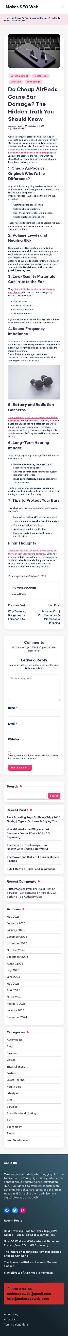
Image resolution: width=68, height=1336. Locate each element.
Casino (11, 1059)
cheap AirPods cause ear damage (30, 152)
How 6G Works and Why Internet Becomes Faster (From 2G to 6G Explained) (28, 833)
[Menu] (62, 7)
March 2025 (14, 997)
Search (12, 786)
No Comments (19, 128)
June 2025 (13, 976)
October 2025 (16, 950)
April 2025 (13, 990)
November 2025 (17, 943)
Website (13, 739)
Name (12, 708)
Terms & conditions (16, 1324)
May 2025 (13, 983)
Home (7, 18)
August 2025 (15, 963)
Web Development (18, 1140)
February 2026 (16, 923)
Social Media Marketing (21, 1113)
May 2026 (13, 916)
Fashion (12, 1073)
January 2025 (15, 1010)
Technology (33, 81)
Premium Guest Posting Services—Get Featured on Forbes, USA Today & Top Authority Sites (31, 892)
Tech (10, 1120)
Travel (11, 1133)
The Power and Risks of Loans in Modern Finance (33, 859)
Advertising (11, 1314)
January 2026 (15, 930)
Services (12, 1106)
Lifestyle (16, 81)
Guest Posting (15, 1080)
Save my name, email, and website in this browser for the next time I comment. (33, 757)
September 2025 (17, 956)
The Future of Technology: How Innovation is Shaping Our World (27, 847)
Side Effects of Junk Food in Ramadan (31, 869)
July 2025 (13, 970)
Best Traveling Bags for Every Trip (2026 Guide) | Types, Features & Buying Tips (33, 819)
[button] (19, 594)
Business (12, 1053)
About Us (10, 1319)
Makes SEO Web (22, 6)
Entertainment (19, 76)
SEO (9, 1100)
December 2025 (17, 936)
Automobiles (15, 1039)
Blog (9, 1046)
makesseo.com (24, 587)
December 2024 (17, 1017)
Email (12, 723)
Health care (41, 76)
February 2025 (16, 1003)
